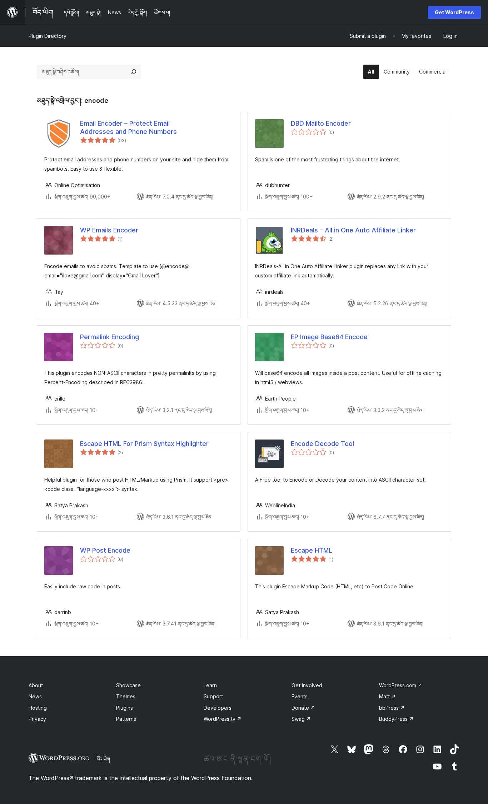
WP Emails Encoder (109, 230)
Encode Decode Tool (322, 443)
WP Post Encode (105, 550)
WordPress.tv (222, 719)
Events (300, 696)
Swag (301, 719)
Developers (217, 708)
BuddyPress (396, 719)
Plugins (124, 708)
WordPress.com (400, 685)
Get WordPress (454, 12)
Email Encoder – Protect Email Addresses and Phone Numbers (128, 127)
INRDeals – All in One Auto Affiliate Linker (353, 230)
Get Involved (307, 685)
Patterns (126, 719)
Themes (125, 696)
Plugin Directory (47, 36)
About (36, 685)
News (35, 696)
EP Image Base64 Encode (329, 337)
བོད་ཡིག (103, 759)
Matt (387, 696)
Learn (210, 685)
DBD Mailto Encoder (321, 123)
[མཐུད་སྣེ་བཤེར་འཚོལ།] (133, 72)
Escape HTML (311, 550)
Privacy (37, 719)
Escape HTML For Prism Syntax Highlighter (144, 443)
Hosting (38, 708)
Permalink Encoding (109, 337)
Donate (303, 708)
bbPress (392, 708)
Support (213, 696)
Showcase (128, 685)
